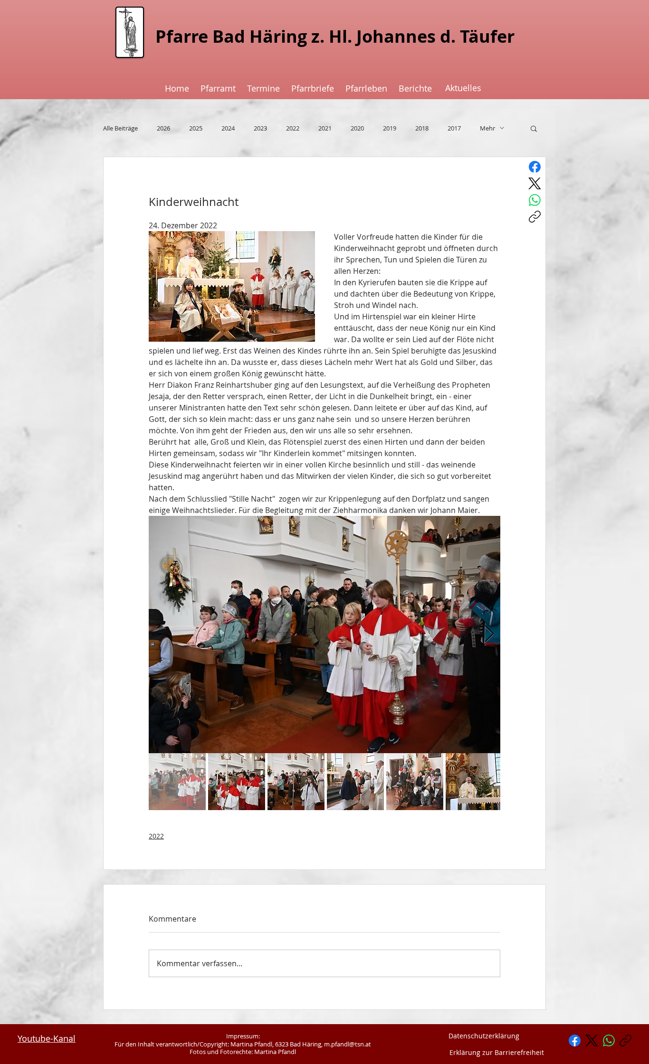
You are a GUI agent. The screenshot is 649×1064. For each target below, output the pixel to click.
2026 (163, 128)
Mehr (487, 128)
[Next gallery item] (489, 634)
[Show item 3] (295, 781)
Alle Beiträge (120, 128)
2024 (228, 128)
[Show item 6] (474, 781)
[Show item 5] (414, 781)
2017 (454, 128)
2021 (325, 128)
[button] (533, 128)
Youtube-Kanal (47, 1038)
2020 (357, 128)
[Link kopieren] (535, 217)
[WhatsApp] (535, 200)
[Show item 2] (236, 781)
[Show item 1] (177, 781)
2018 (422, 128)
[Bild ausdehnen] (324, 634)
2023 (260, 128)
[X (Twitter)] (534, 183)
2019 (389, 128)
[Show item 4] (355, 781)
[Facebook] (535, 167)
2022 (292, 128)
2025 (195, 128)
